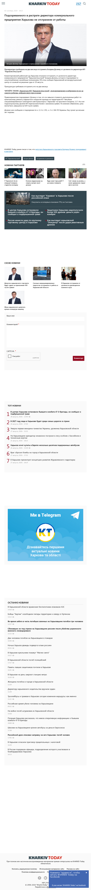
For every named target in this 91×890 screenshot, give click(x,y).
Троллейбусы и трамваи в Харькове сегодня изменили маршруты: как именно (42, 696)
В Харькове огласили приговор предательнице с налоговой (34, 742)
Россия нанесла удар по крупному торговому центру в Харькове (24, 221)
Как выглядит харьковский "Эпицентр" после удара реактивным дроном (65, 222)
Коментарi (78, 358)
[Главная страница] (45, 857)
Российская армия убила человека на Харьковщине (30, 703)
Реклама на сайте (73, 869)
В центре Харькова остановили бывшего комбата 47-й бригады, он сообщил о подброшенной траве (25, 212)
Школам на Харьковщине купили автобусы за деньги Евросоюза (36, 727)
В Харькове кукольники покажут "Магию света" (28, 652)
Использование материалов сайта (52, 869)
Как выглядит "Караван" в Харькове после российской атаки (53, 196)
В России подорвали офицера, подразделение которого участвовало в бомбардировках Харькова (39, 750)
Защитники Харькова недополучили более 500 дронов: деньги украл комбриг (65, 212)
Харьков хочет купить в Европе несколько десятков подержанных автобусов (45, 445)
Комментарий (12, 324)
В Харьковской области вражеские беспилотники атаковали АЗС (36, 607)
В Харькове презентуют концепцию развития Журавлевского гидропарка (43, 459)
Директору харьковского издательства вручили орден (31, 689)
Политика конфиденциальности (33, 872)
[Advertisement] (45, 130)
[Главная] (44, 3)
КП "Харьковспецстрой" (13, 158)
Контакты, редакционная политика (24, 869)
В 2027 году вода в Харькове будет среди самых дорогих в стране (40, 421)
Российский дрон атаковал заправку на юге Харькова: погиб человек (39, 735)
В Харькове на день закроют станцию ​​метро (27, 674)
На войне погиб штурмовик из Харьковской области (31, 711)
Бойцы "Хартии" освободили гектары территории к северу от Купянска (39, 614)
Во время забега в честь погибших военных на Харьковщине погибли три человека (45, 621)
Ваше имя (10, 316)
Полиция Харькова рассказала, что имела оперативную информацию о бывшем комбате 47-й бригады (43, 719)
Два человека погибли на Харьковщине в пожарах (30, 638)
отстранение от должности (45, 158)
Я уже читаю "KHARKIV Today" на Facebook (69, 885)
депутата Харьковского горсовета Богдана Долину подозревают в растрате (45, 150)
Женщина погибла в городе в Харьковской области (30, 681)
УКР (78, 3)
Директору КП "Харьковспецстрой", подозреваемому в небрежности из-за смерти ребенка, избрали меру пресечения (43, 92)
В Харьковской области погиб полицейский (27, 660)
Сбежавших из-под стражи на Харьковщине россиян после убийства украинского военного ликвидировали (44, 629)
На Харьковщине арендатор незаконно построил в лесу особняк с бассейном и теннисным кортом (46, 436)
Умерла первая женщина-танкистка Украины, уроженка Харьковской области (45, 428)
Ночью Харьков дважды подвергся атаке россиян (29, 645)
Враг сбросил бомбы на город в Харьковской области (34, 452)
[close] (86, 872)
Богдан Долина (28, 158)
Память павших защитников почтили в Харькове (29, 667)
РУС (47, 882)
